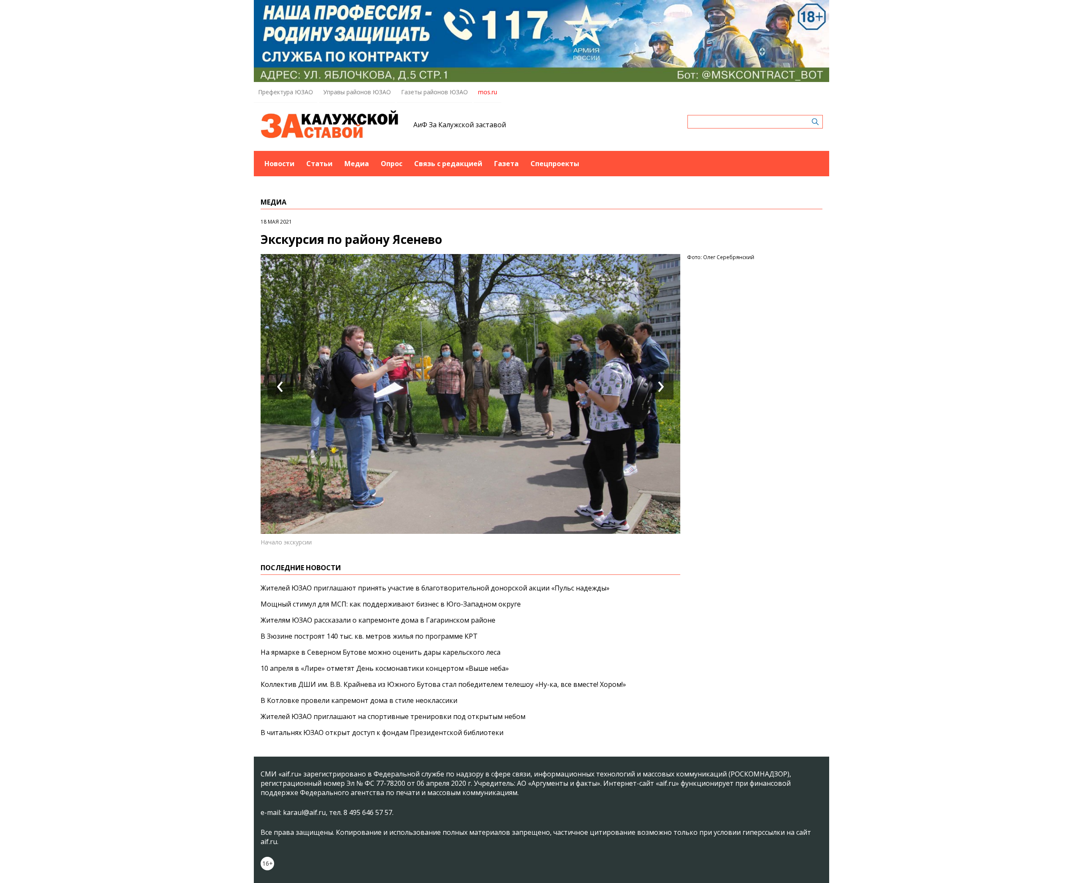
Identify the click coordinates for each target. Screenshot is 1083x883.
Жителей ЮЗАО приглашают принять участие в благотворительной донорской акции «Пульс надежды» (435, 588)
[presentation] (280, 386)
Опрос (391, 163)
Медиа (356, 163)
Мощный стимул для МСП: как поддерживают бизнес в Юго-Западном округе (391, 604)
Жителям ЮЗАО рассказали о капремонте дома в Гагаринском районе (378, 620)
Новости (279, 163)
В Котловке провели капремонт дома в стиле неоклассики (359, 700)
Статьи (319, 163)
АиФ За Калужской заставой (459, 124)
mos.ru (487, 92)
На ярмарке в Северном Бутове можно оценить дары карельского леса (380, 652)
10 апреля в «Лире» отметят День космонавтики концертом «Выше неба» (385, 668)
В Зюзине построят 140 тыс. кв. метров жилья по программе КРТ (369, 636)
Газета (506, 163)
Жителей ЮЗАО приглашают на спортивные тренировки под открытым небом (393, 716)
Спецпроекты (555, 163)
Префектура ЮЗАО (285, 92)
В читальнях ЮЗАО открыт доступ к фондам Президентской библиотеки (382, 732)
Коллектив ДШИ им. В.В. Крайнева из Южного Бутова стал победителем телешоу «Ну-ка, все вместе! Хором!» (443, 684)
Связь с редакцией (448, 163)
